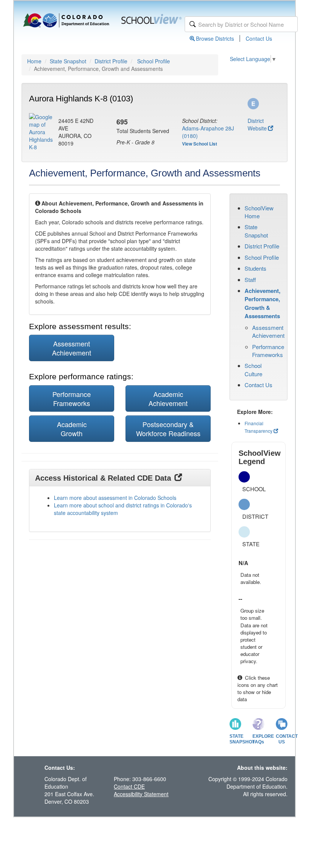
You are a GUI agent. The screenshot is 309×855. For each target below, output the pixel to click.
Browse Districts (215, 38)
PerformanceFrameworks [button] (71, 398)
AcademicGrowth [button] (72, 428)
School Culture (253, 369)
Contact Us (259, 38)
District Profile (111, 61)
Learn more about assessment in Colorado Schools (115, 497)
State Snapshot (68, 61)
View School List (199, 143)
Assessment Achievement (268, 331)
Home (34, 61)
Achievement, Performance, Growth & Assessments (262, 303)
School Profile (153, 61)
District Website (257, 124)
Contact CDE (129, 786)
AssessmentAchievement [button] (71, 348)
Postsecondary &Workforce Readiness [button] (168, 428)
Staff (250, 279)
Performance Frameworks (268, 351)
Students (255, 268)
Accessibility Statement (141, 794)
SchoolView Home (259, 212)
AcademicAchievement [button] (168, 398)
